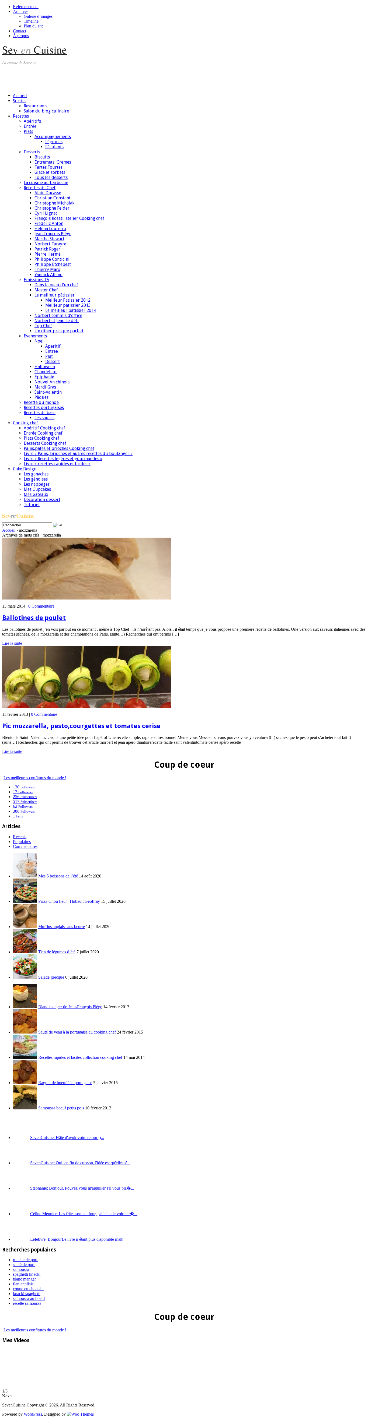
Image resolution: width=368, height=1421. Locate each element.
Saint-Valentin (48, 392)
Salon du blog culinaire (46, 111)
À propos (21, 35)
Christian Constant (52, 197)
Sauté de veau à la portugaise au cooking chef (77, 1032)
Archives (20, 11)
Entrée (30, 126)
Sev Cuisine (34, 49)
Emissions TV (36, 279)
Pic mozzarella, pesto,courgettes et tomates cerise (81, 726)
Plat (49, 356)
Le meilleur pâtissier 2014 (70, 310)
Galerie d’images (38, 16)
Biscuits (42, 157)
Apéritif (53, 346)
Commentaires (25, 846)
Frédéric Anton (48, 223)
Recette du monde (41, 402)
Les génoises (36, 479)
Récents (19, 836)
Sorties (19, 100)
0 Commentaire (41, 606)
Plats (28, 131)
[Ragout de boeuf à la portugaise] (25, 1082)
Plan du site (33, 26)
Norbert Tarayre (50, 243)
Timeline (31, 21)
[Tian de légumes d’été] (25, 952)
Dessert (52, 361)
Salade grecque (51, 977)
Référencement (26, 6)
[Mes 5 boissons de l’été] (25, 876)
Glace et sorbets (49, 172)
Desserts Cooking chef (45, 443)
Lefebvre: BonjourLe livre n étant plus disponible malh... (78, 1239)
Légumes (54, 141)
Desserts (32, 151)
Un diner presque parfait (59, 330)
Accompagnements (52, 136)
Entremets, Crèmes (52, 162)
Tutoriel (32, 504)
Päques (41, 397)
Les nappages (37, 484)
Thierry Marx (47, 269)
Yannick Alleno (48, 274)
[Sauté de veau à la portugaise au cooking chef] (25, 1032)
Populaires (22, 841)
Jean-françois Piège (52, 233)
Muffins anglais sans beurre (61, 926)
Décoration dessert (42, 499)
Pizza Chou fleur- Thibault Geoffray (69, 901)
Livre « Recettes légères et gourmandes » (63, 458)
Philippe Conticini (52, 259)
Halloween (44, 366)
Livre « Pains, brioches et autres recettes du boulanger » (78, 453)
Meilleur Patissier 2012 (68, 300)
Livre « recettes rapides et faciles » (57, 463)
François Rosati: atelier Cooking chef (69, 218)
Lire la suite (12, 643)
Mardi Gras (45, 387)
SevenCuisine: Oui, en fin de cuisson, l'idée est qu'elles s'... (80, 1163)
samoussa (21, 1269)
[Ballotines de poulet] (86, 598)
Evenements (35, 335)
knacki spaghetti (26, 1293)
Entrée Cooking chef (43, 433)
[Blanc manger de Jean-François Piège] (25, 1006)
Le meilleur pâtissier (54, 295)
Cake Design (24, 468)
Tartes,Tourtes (48, 167)
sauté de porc (24, 1264)
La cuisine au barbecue (46, 182)
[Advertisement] (100, 77)
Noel (39, 341)
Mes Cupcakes (37, 489)
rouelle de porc (25, 1259)
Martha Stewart (49, 238)
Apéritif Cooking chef (44, 428)
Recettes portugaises (44, 407)
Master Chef (46, 289)
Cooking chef (25, 422)
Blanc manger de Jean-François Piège (70, 1006)
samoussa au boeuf (29, 1298)
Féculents (54, 146)
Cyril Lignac (45, 213)
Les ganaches (36, 474)
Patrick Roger (47, 249)
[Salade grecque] (25, 977)
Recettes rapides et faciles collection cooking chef (80, 1057)
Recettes (21, 116)
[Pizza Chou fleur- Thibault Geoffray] (25, 901)
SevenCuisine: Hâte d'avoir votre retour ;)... (67, 1137)
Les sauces (44, 417)
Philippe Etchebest (52, 264)
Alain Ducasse (47, 192)
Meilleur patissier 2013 (68, 305)
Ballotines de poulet (34, 618)
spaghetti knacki (26, 1274)
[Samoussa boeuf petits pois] (25, 1108)
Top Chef (43, 325)
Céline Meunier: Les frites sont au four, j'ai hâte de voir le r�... (83, 1213)
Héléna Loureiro (50, 228)
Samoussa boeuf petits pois (61, 1108)
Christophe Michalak (54, 203)
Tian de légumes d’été (56, 952)
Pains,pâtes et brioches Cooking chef (59, 448)
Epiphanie (44, 376)
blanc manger (24, 1279)
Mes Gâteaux (36, 494)
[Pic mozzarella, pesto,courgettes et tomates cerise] (86, 706)
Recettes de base (39, 412)
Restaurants (35, 105)
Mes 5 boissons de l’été (58, 876)
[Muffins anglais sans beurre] (25, 926)
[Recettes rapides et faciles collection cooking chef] (25, 1057)
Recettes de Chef (39, 187)
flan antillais (23, 1284)
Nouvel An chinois (52, 382)
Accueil (20, 95)
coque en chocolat (28, 1288)
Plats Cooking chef (41, 438)
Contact (19, 31)
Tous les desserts (51, 177)
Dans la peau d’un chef (56, 284)
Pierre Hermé (47, 254)
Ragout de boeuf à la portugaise (65, 1082)
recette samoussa (27, 1303)
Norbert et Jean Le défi (56, 320)
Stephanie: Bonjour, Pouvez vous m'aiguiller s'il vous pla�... (82, 1188)
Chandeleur (45, 371)
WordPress (33, 1414)
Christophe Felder (52, 208)
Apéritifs (32, 121)
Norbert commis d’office (58, 315)
